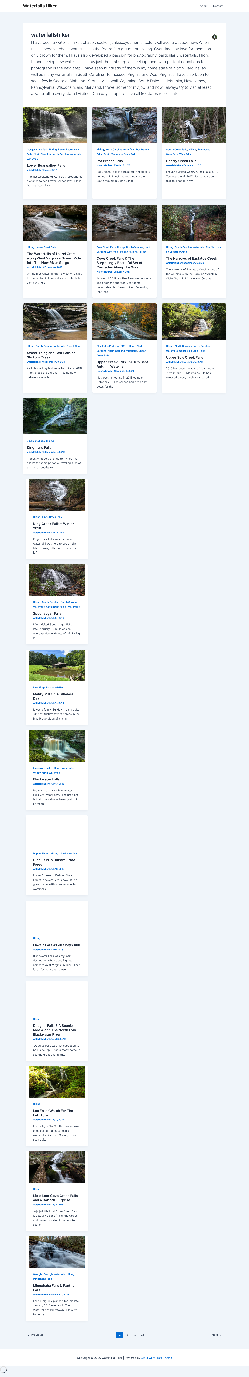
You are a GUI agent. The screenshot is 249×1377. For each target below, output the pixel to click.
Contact (218, 6)
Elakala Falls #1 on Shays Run (56, 945)
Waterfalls (33, 158)
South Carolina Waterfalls (189, 247)
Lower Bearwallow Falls (46, 165)
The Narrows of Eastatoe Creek (191, 258)
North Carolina (42, 154)
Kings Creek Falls (52, 516)
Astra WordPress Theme (156, 1358)
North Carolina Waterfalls (66, 154)
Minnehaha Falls (42, 1278)
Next (217, 1334)
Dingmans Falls (36, 440)
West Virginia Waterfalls (47, 772)
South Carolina (50, 602)
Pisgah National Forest (133, 251)
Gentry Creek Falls (176, 149)
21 (142, 1334)
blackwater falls (42, 768)
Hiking (53, 149)
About (204, 6)
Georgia (37, 1274)
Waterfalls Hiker (40, 5)
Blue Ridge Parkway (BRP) (111, 346)
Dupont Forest (41, 853)
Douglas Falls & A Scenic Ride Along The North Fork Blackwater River (54, 1030)
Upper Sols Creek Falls (192, 350)
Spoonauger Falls (56, 606)
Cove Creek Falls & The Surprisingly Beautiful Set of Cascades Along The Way (119, 262)
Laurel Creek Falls (46, 247)
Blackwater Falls (46, 779)
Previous (35, 1334)
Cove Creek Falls (106, 247)
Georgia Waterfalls (54, 1274)
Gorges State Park (37, 149)
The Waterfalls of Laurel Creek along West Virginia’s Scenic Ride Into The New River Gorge (54, 258)
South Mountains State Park (119, 154)
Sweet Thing (74, 346)
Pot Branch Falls (110, 161)
